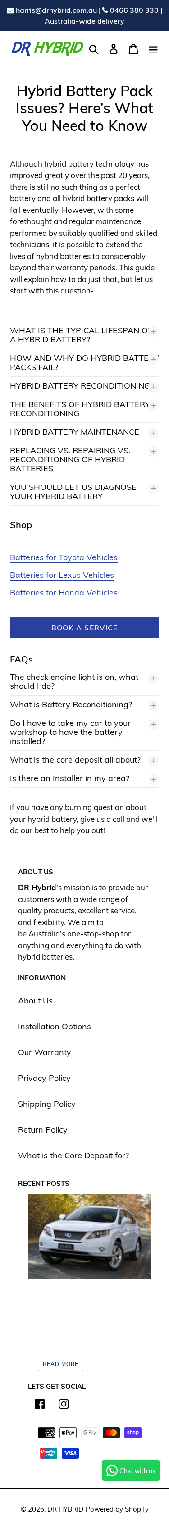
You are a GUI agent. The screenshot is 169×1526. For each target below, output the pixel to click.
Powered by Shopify (117, 1509)
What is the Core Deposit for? (73, 1155)
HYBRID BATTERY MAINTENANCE (74, 432)
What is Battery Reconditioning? (71, 704)
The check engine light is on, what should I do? (74, 681)
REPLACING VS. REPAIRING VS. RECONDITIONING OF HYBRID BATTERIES (70, 459)
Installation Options (54, 1026)
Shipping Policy (47, 1104)
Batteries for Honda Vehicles (64, 592)
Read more (60, 1364)
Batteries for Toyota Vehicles (64, 557)
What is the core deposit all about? (75, 759)
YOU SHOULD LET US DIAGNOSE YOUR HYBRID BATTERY (73, 491)
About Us (35, 1000)
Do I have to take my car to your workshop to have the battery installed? (70, 732)
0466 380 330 (134, 9)
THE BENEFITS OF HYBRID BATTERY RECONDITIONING (80, 408)
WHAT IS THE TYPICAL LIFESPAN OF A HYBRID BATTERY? (81, 335)
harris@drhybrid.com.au (55, 9)
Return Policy (43, 1129)
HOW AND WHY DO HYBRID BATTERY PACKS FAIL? (84, 362)
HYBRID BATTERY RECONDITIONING (80, 385)
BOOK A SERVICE (84, 627)
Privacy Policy (44, 1078)
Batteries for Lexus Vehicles (62, 575)
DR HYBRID (65, 1509)
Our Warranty (44, 1052)
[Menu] (153, 48)
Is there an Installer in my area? (69, 778)
